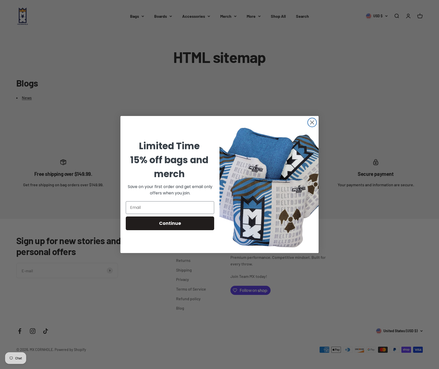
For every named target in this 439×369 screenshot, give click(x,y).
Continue (170, 223)
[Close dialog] (312, 122)
